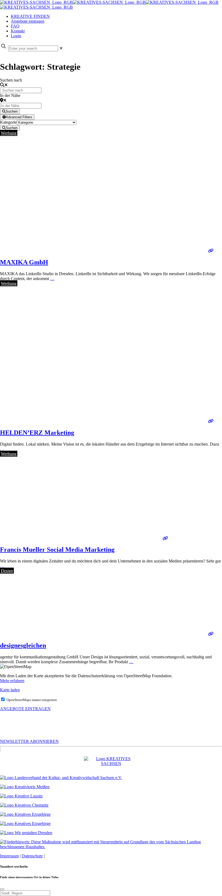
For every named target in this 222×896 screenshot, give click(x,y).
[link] (61, 48)
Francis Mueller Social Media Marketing (57, 549)
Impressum (9, 856)
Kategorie (8, 122)
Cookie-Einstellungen (64, 856)
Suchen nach (11, 80)
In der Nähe (10, 95)
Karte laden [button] (10, 690)
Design (7, 570)
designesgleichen (23, 645)
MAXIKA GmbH (24, 262)
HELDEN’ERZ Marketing (37, 432)
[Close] (2, 889)
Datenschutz (32, 856)
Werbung (9, 133)
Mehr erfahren (12, 680)
